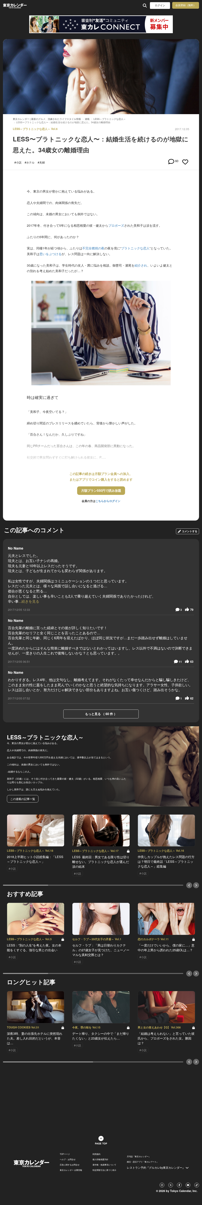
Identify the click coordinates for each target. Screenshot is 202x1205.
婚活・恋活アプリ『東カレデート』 (142, 1162)
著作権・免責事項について (104, 1165)
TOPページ (65, 1154)
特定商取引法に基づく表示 (104, 1170)
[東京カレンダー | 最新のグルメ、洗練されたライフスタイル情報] (20, 5)
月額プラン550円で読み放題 (101, 490)
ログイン (160, 5)
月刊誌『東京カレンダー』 (139, 1156)
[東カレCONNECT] (101, 24)
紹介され (141, 265)
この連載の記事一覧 (22, 799)
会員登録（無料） (185, 5)
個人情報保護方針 (100, 1159)
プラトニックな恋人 (135, 248)
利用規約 (96, 1154)
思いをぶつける (50, 254)
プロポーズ (116, 225)
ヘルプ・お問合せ (68, 1159)
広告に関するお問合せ (69, 1165)
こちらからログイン (107, 501)
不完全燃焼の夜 (93, 248)
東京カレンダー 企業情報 (71, 1170)
